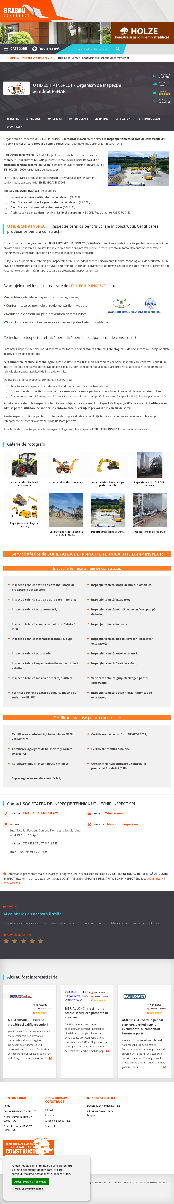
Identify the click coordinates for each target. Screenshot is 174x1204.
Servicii (57, 118)
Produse (35, 118)
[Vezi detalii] (50, 1058)
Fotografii (80, 118)
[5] (41, 941)
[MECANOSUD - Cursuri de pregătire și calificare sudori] (20, 996)
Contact (16, 127)
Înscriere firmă (49, 48)
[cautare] (116, 49)
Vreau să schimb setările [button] (28, 1188)
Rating (103, 118)
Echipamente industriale (36, 58)
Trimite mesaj (150, 118)
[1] (6, 941)
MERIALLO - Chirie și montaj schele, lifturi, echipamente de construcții (87, 1012)
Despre (14, 118)
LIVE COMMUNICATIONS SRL (119, 1182)
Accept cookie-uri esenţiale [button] (30, 1181)
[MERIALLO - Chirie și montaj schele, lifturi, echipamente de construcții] (77, 996)
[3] (23, 941)
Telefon (124, 118)
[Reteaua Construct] (28, 1155)
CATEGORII (18, 48)
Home (11, 58)
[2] (15, 941)
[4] (32, 941)
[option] (87, 33)
